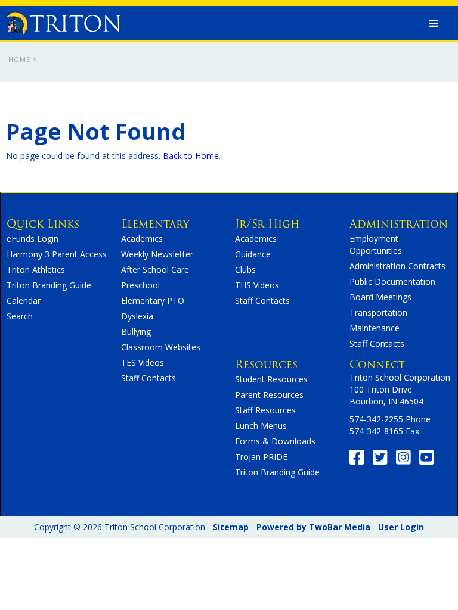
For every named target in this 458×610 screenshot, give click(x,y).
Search (20, 316)
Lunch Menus (261, 425)
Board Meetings (380, 297)
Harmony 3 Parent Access (57, 254)
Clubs (245, 269)
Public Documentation (392, 281)
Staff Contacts (148, 378)
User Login (401, 527)
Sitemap (231, 527)
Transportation (378, 312)
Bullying (136, 331)
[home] (63, 20)
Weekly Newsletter (157, 254)
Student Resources (271, 379)
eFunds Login (32, 238)
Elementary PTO (152, 300)
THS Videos (257, 285)
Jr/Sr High (267, 223)
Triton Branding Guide (49, 285)
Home (19, 59)
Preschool (140, 285)
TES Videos (142, 362)
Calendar (24, 300)
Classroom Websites (160, 347)
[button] (434, 24)
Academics (142, 238)
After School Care (155, 269)
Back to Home (191, 155)
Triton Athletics (36, 269)
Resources (266, 364)
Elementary (155, 223)
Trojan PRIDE (261, 456)
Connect (377, 364)
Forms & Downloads (275, 441)
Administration (398, 223)
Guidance (253, 254)
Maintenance (374, 328)
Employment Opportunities (375, 244)
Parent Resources (269, 394)
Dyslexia (137, 316)
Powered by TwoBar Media (313, 527)
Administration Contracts (397, 266)
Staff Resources (265, 410)
